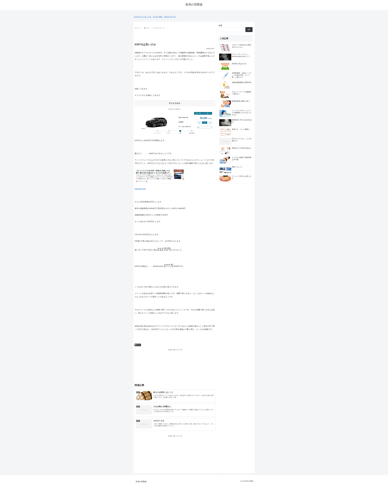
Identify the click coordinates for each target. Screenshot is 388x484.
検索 (220, 25)
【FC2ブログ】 (170, 17)
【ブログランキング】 (142, 17)
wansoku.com (140, 189)
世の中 (138, 345)
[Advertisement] (175, 35)
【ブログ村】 (157, 17)
